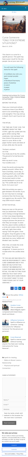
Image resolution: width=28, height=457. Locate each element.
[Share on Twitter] (16, 289)
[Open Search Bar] (25, 7)
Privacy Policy (19, 453)
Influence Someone (17, 320)
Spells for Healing (10, 357)
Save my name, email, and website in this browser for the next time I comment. (13, 415)
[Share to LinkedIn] (19, 289)
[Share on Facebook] (12, 289)
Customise (14, 449)
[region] (14, 443)
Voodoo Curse (15, 305)
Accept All (14, 445)
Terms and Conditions (10, 453)
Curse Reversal (15, 337)
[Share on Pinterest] (23, 289)
